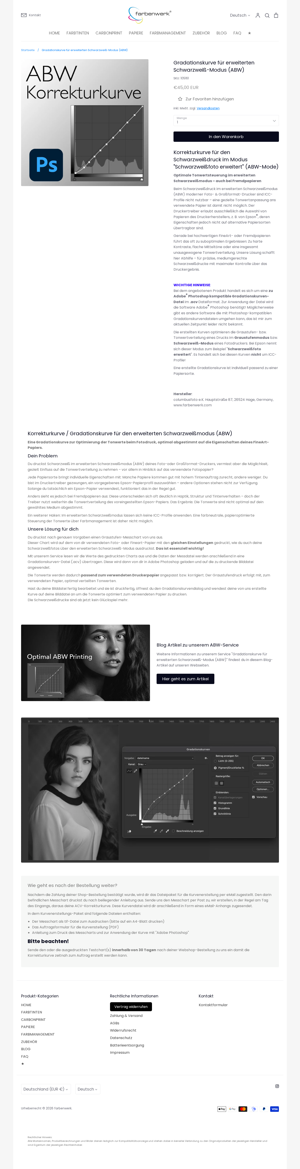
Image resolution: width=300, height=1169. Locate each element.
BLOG (222, 33)
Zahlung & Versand (126, 1015)
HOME (54, 33)
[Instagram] (277, 1086)
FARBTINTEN (78, 33)
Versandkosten (208, 108)
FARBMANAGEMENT (168, 33)
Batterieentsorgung (127, 1045)
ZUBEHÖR (201, 33)
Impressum (120, 1052)
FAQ (237, 33)
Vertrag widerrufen (131, 1006)
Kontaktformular (213, 1004)
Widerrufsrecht (123, 1030)
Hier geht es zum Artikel (185, 679)
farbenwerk (63, 1108)
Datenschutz (121, 1037)
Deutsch (238, 15)
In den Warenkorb (226, 136)
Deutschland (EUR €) (44, 1089)
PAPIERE (136, 33)
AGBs (114, 1023)
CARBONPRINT (109, 33)
